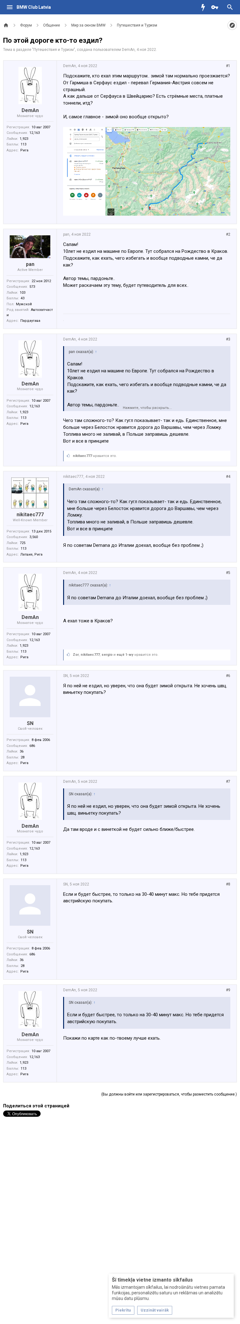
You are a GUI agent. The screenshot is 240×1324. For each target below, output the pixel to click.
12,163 (34, 133)
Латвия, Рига (31, 554)
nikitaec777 (82, 456)
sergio (107, 655)
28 (22, 757)
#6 (228, 676)
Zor (76, 655)
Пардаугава (30, 321)
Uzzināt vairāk (155, 1310)
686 (32, 746)
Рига (24, 150)
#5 (228, 573)
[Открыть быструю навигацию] (232, 25)
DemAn (128, 49)
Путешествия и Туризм (53, 49)
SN (30, 723)
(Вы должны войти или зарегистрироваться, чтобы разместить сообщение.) (169, 1094)
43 (22, 298)
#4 (228, 476)
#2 (228, 234)
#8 (228, 884)
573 (32, 287)
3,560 (33, 537)
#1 (228, 66)
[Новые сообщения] (205, 7)
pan (30, 264)
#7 (228, 781)
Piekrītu (123, 1310)
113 (23, 144)
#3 (228, 339)
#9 (228, 990)
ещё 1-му (125, 655)
